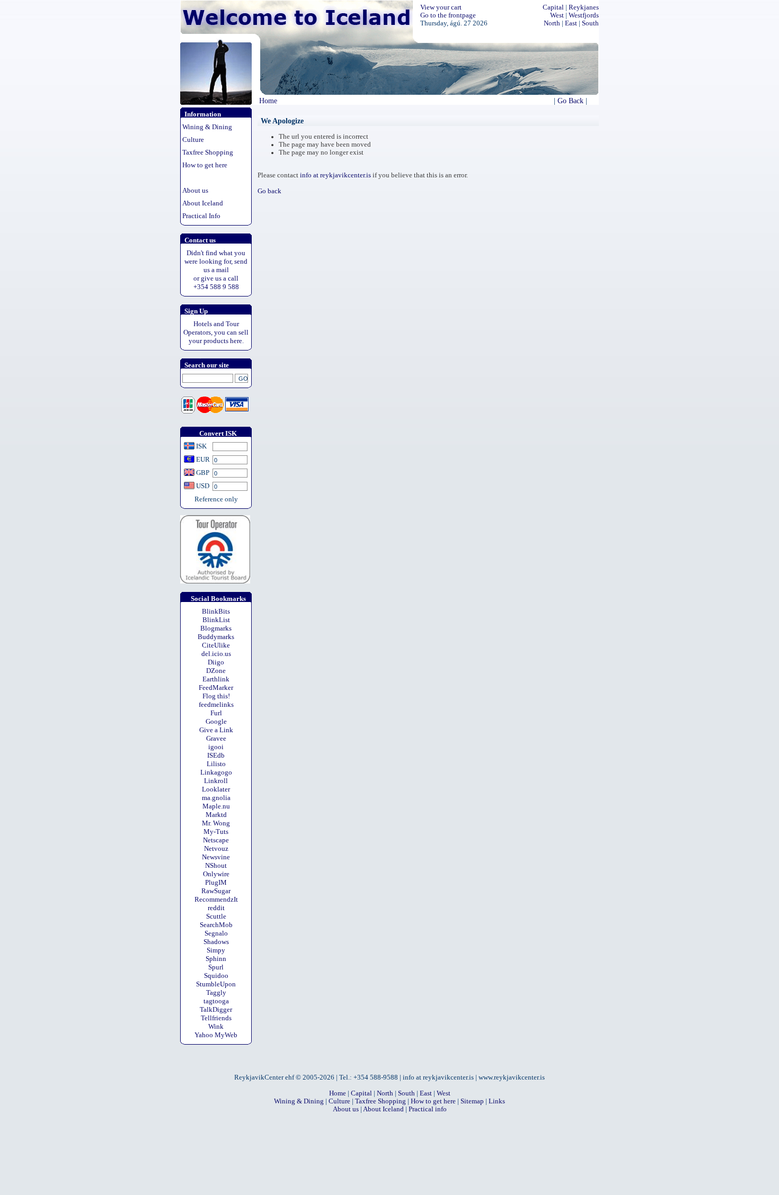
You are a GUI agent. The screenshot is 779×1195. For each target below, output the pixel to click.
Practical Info (201, 216)
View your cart (441, 7)
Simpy (216, 950)
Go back (269, 191)
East (571, 23)
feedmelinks (216, 704)
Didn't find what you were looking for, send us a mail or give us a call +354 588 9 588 (215, 270)
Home (268, 100)
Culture (193, 139)
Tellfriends (216, 1018)
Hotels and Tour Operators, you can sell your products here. (216, 332)
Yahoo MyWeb (215, 1035)
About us (195, 190)
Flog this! (216, 696)
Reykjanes (584, 7)
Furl (216, 713)
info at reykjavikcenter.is (335, 175)
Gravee (216, 738)
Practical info (428, 1109)
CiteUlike (216, 645)
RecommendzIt (216, 899)
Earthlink (215, 679)
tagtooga (216, 1001)
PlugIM (216, 882)
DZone (216, 671)
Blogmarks (216, 628)
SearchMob (216, 925)
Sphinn (216, 959)
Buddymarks (216, 637)
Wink (216, 1026)
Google (216, 721)
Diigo (216, 662)
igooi (216, 747)
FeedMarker (216, 687)
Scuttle (216, 916)
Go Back (570, 100)
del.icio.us (216, 654)
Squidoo (216, 976)
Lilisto (216, 764)
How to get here (204, 165)
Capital (553, 7)
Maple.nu (216, 806)
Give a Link (216, 730)
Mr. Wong (216, 823)
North (552, 23)
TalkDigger (216, 1009)
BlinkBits (216, 611)
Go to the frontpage (448, 15)
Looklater (216, 789)
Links (497, 1101)
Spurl (216, 967)
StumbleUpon (216, 984)
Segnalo (216, 933)
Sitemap (472, 1101)
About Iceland (202, 203)
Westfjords (584, 15)
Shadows (216, 942)
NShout (216, 865)
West (557, 15)
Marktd (216, 815)
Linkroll (216, 781)
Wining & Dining (207, 127)
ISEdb (216, 755)
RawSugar (216, 891)
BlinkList (216, 620)
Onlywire (216, 874)
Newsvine (216, 857)
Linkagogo (216, 772)
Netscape (216, 840)
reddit (216, 908)
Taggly (216, 992)
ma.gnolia (216, 798)
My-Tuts (215, 831)
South (590, 23)
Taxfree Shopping (207, 152)
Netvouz (216, 848)
